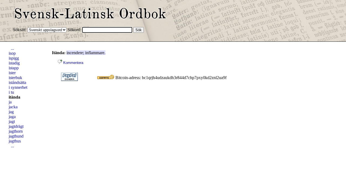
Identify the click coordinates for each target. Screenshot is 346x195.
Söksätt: (20, 29)
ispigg (14, 58)
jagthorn (16, 131)
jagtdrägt (16, 126)
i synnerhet (18, 87)
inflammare (94, 52)
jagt (12, 121)
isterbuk (15, 77)
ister (12, 72)
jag (11, 111)
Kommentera (72, 63)
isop (12, 53)
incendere (74, 52)
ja (10, 102)
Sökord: (75, 29)
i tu (11, 92)
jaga (12, 116)
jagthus (15, 141)
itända (14, 97)
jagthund (16, 136)
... (12, 48)
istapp (14, 68)
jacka (13, 107)
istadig (14, 63)
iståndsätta (17, 82)
